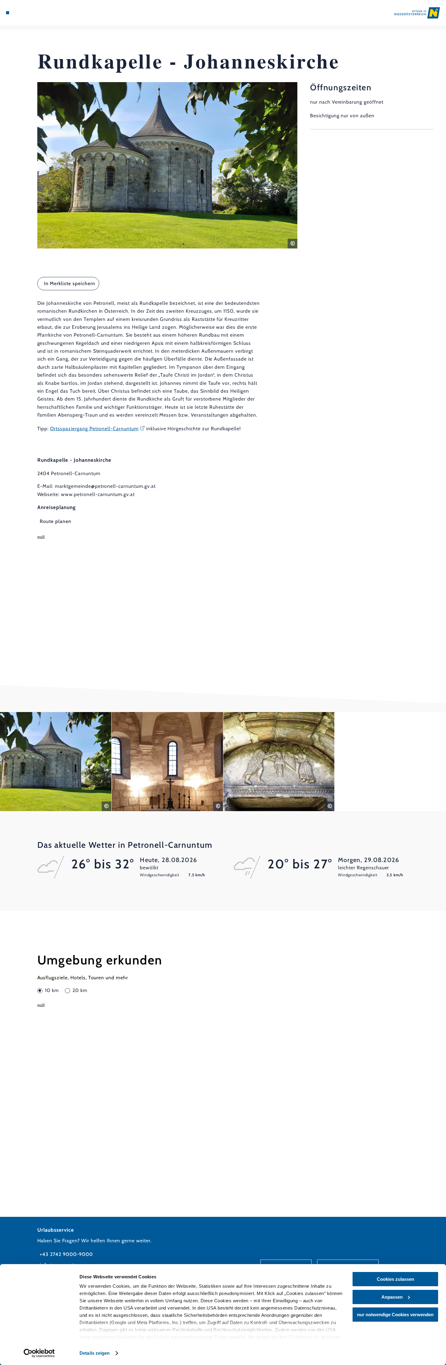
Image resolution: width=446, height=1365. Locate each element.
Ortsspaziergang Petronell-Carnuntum (94, 428)
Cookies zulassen (395, 1279)
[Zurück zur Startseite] (417, 13)
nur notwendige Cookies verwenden (395, 1314)
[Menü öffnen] (7, 12)
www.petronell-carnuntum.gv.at (98, 494)
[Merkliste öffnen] (29, 12)
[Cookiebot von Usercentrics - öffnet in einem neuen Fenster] (39, 1353)
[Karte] (22, 12)
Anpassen (392, 1297)
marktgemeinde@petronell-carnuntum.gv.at (105, 486)
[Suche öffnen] (37, 12)
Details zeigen (94, 1353)
